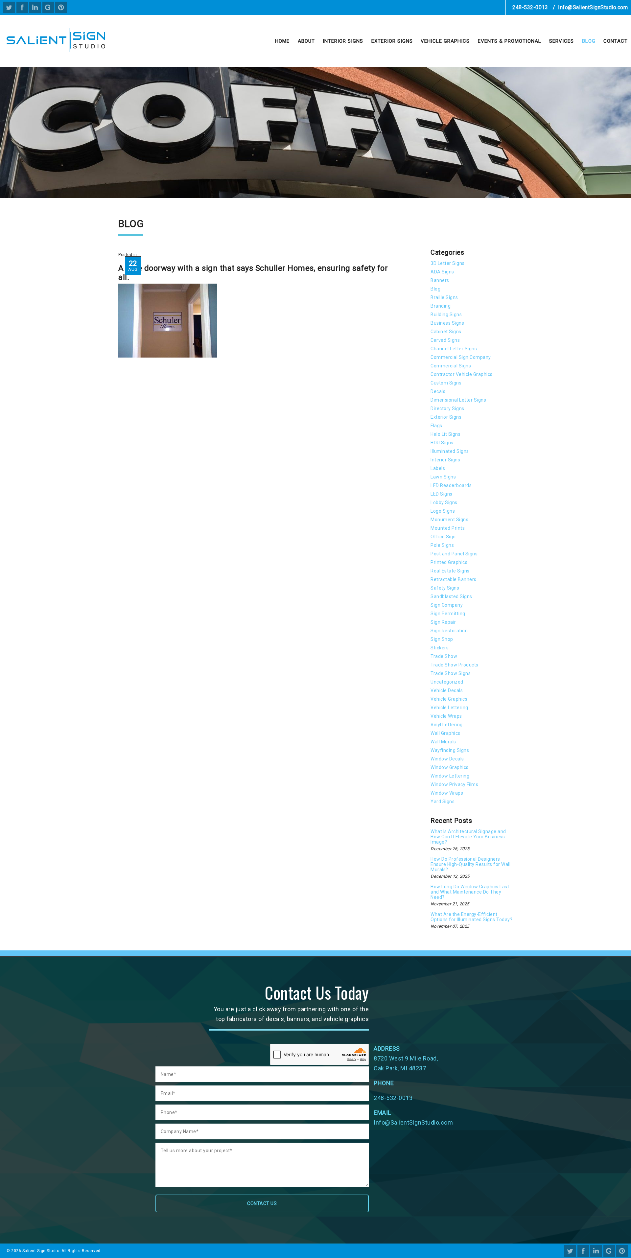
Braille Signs (444, 297)
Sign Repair (443, 622)
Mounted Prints (448, 528)
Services (561, 41)
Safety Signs (445, 588)
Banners (440, 280)
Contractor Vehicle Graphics (462, 374)
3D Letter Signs (448, 263)
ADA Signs (442, 271)
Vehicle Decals (447, 690)
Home (282, 41)
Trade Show (444, 656)
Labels (438, 468)
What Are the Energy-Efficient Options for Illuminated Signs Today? (471, 917)
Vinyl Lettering (447, 724)
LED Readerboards (451, 485)
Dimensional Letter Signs (458, 400)
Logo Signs (443, 511)
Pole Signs (442, 545)
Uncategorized (447, 682)
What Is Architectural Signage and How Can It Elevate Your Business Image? (468, 837)
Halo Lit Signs (445, 434)
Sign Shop (442, 639)
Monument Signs (449, 519)
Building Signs (446, 314)
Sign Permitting (448, 613)
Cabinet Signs (446, 331)
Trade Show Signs (451, 673)
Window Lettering (450, 776)
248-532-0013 (530, 7)
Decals (438, 391)
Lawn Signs (443, 476)
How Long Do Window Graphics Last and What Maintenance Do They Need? (470, 892)
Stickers (440, 647)
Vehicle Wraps (446, 716)
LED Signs (442, 494)
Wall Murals (443, 741)
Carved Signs (445, 340)
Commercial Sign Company (461, 357)
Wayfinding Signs (450, 750)
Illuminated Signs (450, 451)
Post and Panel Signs (454, 553)
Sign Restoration (449, 630)
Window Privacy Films (454, 784)
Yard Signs (443, 801)
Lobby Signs (444, 502)
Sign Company (447, 605)
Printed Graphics (449, 562)
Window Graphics (450, 767)
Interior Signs (343, 41)
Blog (589, 41)
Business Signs (447, 323)
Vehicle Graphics (445, 41)
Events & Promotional (509, 41)
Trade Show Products (455, 664)
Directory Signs (447, 408)
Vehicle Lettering (449, 707)
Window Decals (447, 758)
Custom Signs (446, 382)
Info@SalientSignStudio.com (593, 7)
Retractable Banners (454, 579)
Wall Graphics (445, 733)
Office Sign (443, 536)
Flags (436, 425)
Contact (615, 41)
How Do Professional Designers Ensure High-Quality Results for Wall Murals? (470, 864)
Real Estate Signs (450, 570)
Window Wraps (447, 793)
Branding (441, 306)
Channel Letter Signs (454, 348)
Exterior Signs (392, 41)
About (306, 41)
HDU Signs (442, 442)
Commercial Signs (451, 365)
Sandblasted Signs (451, 596)
